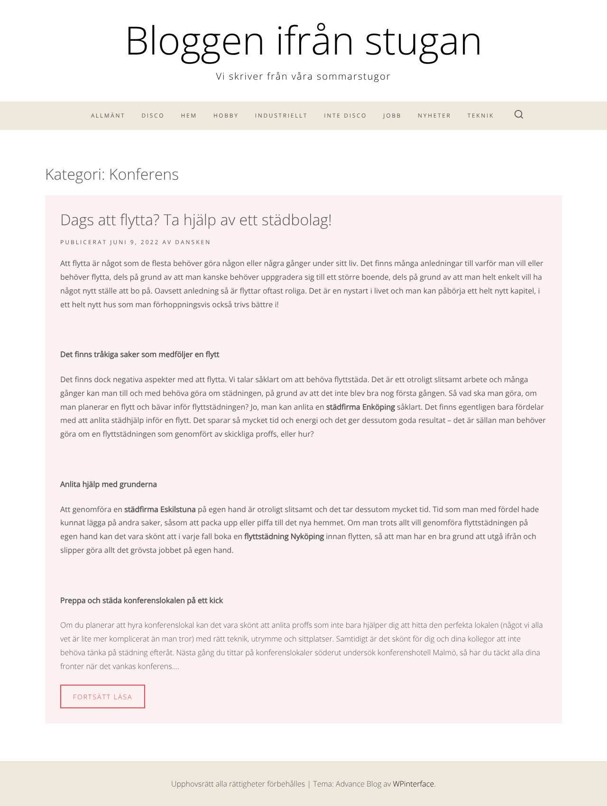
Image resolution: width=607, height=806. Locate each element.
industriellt (281, 115)
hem (189, 115)
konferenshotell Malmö (416, 652)
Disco (153, 115)
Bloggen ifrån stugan (304, 39)
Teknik (481, 115)
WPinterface (413, 784)
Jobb (392, 115)
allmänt (108, 115)
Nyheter (434, 115)
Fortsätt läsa (102, 697)
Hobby (226, 115)
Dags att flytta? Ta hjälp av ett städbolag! (196, 220)
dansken (193, 242)
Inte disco (345, 115)
